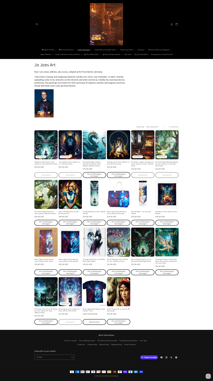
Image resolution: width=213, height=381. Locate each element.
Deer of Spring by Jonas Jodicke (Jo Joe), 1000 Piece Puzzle (117, 260)
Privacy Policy (92, 344)
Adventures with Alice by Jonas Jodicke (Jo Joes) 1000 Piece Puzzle (45, 163)
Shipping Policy (116, 344)
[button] (36, 24)
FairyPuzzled (103, 376)
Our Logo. (143, 341)
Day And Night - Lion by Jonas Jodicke (141, 212)
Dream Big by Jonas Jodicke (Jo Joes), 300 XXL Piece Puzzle (69, 310)
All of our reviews (70, 341)
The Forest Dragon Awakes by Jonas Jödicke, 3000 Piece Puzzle (45, 212)
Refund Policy (104, 344)
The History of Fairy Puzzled (107, 341)
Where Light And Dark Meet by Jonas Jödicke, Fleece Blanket (68, 260)
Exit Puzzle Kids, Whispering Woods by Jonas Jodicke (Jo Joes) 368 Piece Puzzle (166, 164)
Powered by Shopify (112, 376)
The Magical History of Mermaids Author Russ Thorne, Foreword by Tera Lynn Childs (166, 261)
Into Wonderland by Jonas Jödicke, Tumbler (94, 212)
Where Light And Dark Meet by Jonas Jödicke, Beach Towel (44, 260)
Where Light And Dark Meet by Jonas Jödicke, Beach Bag (116, 212)
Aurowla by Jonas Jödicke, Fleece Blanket (166, 212)
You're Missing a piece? (87, 341)
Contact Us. (81, 344)
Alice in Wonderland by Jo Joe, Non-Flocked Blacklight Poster (141, 260)
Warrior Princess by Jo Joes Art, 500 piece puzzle (118, 310)
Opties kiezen (94, 322)
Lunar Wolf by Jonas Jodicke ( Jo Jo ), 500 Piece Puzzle (69, 163)
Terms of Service (130, 344)
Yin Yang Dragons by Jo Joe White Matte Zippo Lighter (94, 260)
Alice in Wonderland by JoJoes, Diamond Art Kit (69, 212)
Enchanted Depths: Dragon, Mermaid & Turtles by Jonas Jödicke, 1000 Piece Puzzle (92, 164)
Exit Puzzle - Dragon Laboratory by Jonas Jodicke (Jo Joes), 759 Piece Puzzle (142, 164)
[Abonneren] (71, 357)
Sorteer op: (140, 127)
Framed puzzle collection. (128, 341)
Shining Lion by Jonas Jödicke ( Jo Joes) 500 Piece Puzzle (118, 163)
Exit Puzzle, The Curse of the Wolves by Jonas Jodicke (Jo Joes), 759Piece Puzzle (46, 311)
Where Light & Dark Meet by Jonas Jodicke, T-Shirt (94, 310)
